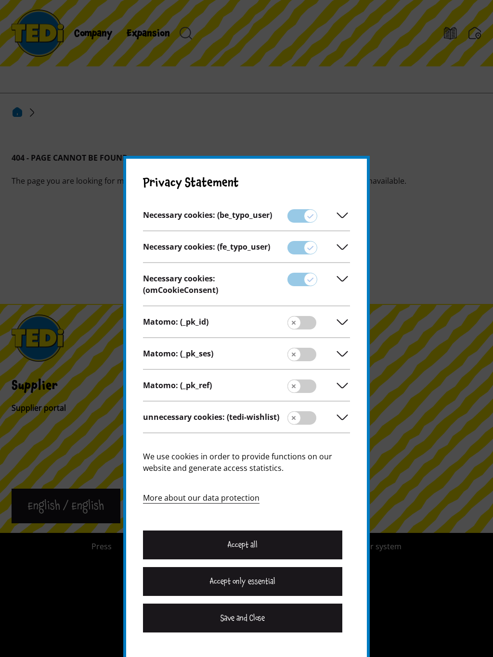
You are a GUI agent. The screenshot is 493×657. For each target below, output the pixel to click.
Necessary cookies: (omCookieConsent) (180, 284)
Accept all (243, 545)
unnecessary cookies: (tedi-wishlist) (211, 417)
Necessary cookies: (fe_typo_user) (206, 246)
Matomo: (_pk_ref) (177, 385)
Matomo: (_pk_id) (175, 321)
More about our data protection (201, 498)
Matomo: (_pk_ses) (178, 353)
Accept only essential (242, 581)
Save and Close (243, 618)
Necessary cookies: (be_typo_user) (207, 215)
